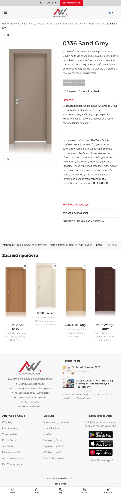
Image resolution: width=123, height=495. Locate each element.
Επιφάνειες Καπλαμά (53, 446)
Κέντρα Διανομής (11, 452)
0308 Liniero (45, 313)
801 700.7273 (32, 402)
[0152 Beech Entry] (15, 292)
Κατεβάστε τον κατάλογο (75, 204)
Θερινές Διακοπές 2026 (88, 367)
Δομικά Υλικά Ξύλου (53, 458)
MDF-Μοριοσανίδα (52, 452)
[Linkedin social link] (116, 245)
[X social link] (109, 245)
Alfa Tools (7, 446)
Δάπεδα (46, 434)
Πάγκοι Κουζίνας (51, 428)
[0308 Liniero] (45, 286)
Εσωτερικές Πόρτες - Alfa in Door (41, 24)
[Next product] (11, 35)
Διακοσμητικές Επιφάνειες (56, 422)
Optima (39, 321)
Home (5, 24)
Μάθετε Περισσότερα (100, 460)
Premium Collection (72, 24)
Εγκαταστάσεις (10, 428)
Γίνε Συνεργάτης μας (13, 464)
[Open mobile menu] (5, 13)
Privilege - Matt (94, 24)
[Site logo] (60, 12)
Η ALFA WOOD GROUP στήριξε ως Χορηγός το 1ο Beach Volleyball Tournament (94, 383)
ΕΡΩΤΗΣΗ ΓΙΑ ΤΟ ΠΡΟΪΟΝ (74, 83)
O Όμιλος (7, 422)
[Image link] (30, 368)
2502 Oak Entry (75, 325)
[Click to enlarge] (7, 159)
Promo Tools (9, 440)
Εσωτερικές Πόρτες (52, 440)
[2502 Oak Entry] (75, 292)
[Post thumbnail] (68, 370)
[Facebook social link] (105, 245)
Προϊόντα (16, 24)
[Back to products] (7, 35)
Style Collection (12, 333)
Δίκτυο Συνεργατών (12, 458)
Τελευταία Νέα (10, 434)
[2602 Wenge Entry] (105, 292)
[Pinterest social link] (113, 245)
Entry (23, 333)
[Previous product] (4, 35)
